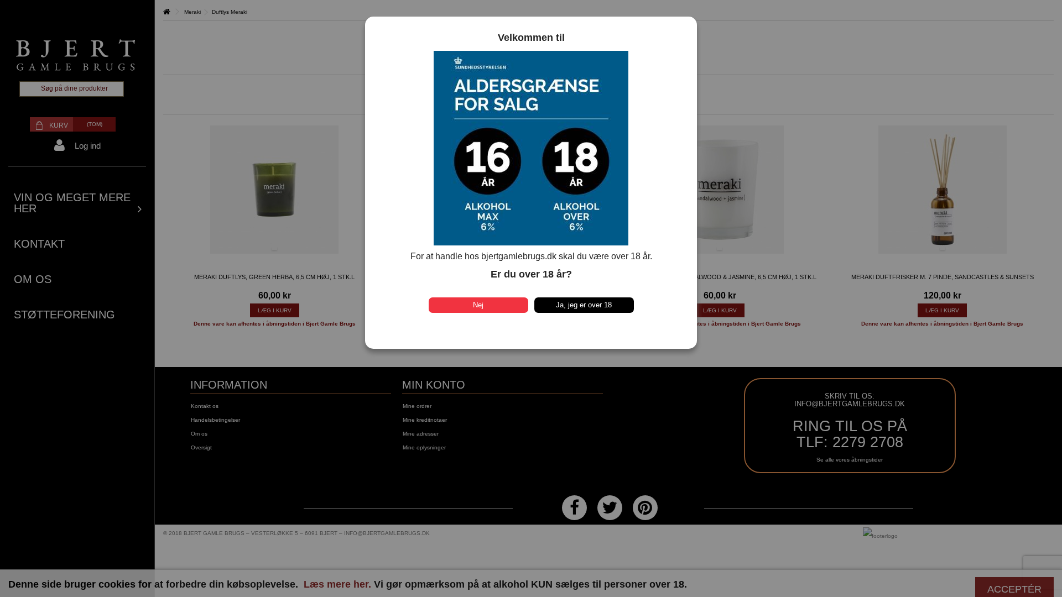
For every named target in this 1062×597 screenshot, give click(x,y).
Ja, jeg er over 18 (584, 305)
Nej (478, 305)
